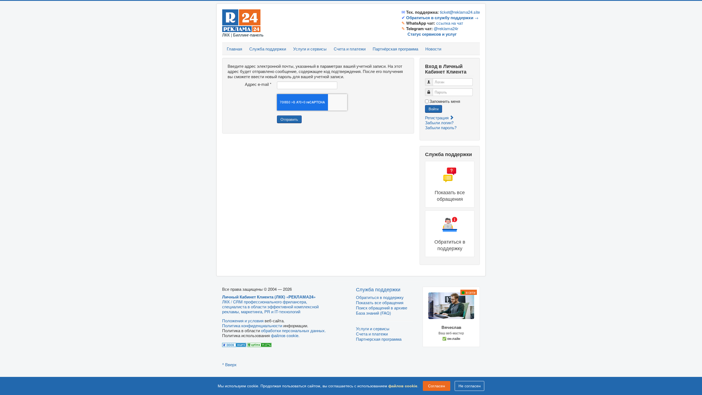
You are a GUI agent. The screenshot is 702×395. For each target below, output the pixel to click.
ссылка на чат (449, 23)
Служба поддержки (267, 49)
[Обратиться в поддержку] (449, 234)
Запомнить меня (444, 101)
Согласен (436, 386)
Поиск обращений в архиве (381, 308)
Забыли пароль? (441, 127)
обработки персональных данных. (293, 330)
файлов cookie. (285, 335)
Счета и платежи (350, 49)
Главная (234, 49)
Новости (433, 49)
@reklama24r (446, 28)
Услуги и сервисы (310, 49)
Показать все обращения (379, 302)
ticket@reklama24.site (460, 12)
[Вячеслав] (451, 317)
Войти (433, 108)
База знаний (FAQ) (373, 313)
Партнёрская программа (395, 49)
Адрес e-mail (258, 84)
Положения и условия (243, 320)
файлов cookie (402, 386)
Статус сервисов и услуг (432, 34)
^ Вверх (229, 364)
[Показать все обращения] (449, 184)
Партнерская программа (378, 339)
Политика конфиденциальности (252, 325)
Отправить (289, 119)
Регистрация (437, 117)
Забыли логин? (439, 122)
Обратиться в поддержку (380, 297)
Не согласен (469, 386)
